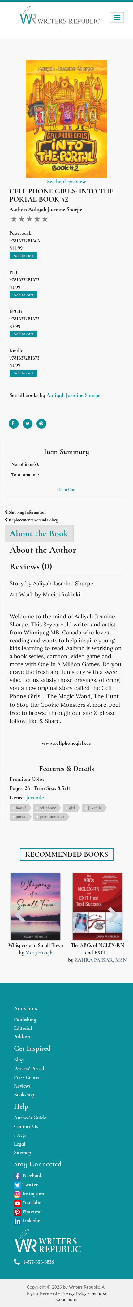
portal (21, 816)
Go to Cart (66, 489)
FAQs (20, 1135)
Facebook (31, 1175)
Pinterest (31, 1211)
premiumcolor (52, 816)
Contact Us (26, 1126)
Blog (19, 1060)
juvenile (95, 807)
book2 (21, 807)
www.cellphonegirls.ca (67, 742)
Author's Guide (30, 1117)
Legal (19, 1144)
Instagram (32, 1193)
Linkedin (31, 1220)
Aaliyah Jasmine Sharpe (73, 395)
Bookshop (24, 1094)
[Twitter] (27, 421)
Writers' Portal (29, 1068)
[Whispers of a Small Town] (35, 906)
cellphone (47, 807)
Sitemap (22, 1152)
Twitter (29, 1184)
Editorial (23, 1028)
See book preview (66, 181)
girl (72, 807)
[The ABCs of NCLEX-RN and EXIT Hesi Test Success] (97, 906)
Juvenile (35, 797)
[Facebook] (14, 421)
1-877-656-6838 (38, 1262)
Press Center (27, 1077)
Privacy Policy (74, 1293)
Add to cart (23, 255)
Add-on (22, 1036)
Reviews (22, 1086)
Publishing (25, 1019)
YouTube (31, 1202)
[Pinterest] (41, 421)
